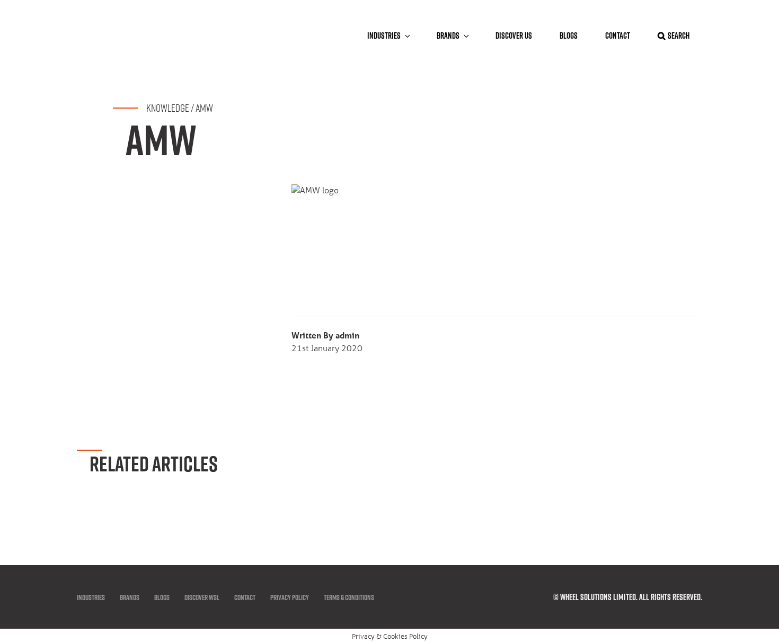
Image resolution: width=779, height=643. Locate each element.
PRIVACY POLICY (289, 597)
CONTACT (617, 35)
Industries (384, 35)
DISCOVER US (513, 35)
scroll (748, 523)
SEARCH (678, 35)
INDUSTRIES (91, 597)
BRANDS (448, 35)
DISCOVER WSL (201, 597)
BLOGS (569, 35)
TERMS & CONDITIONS (349, 597)
